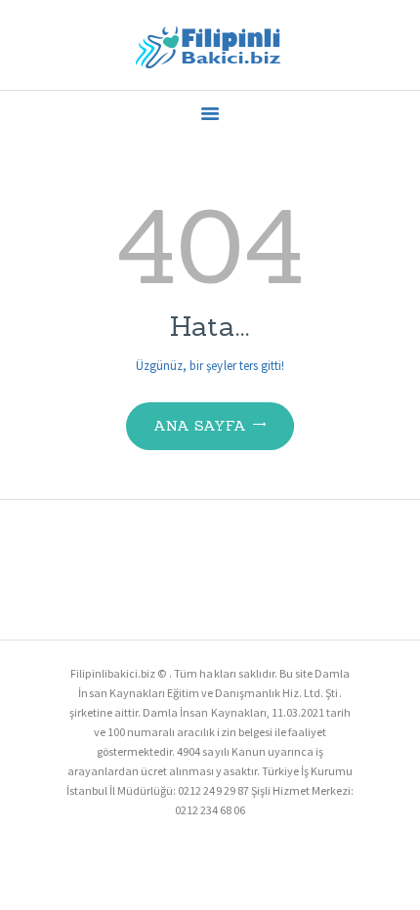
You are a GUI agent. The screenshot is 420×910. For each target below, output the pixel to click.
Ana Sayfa (200, 425)
